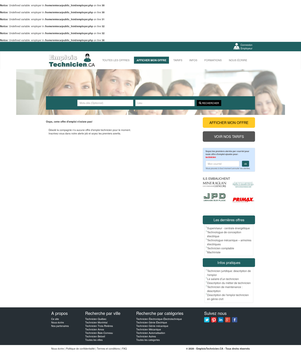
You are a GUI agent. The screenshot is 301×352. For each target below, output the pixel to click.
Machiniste (214, 252)
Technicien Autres (146, 336)
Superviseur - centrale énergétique (228, 228)
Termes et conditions (109, 348)
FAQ (124, 348)
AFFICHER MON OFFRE (151, 60)
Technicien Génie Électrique (151, 322)
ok (245, 163)
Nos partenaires (60, 326)
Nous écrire (238, 60)
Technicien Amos (94, 329)
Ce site (55, 319)
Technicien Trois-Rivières (99, 326)
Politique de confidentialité (80, 348)
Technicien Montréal (96, 322)
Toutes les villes (94, 340)
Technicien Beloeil (95, 336)
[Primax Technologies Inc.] (243, 200)
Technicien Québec (95, 319)
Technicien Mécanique (148, 329)
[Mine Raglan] (214, 184)
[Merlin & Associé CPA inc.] (243, 185)
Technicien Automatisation (150, 333)
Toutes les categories (148, 340)
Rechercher (210, 103)
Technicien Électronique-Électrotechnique (159, 319)
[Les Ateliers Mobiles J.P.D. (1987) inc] (214, 197)
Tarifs (177, 60)
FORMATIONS (213, 60)
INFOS (193, 60)
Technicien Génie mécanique (152, 326)
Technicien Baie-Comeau (99, 333)
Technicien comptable (220, 248)
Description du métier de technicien (229, 283)
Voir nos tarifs (229, 136)
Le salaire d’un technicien (223, 279)
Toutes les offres (116, 60)
